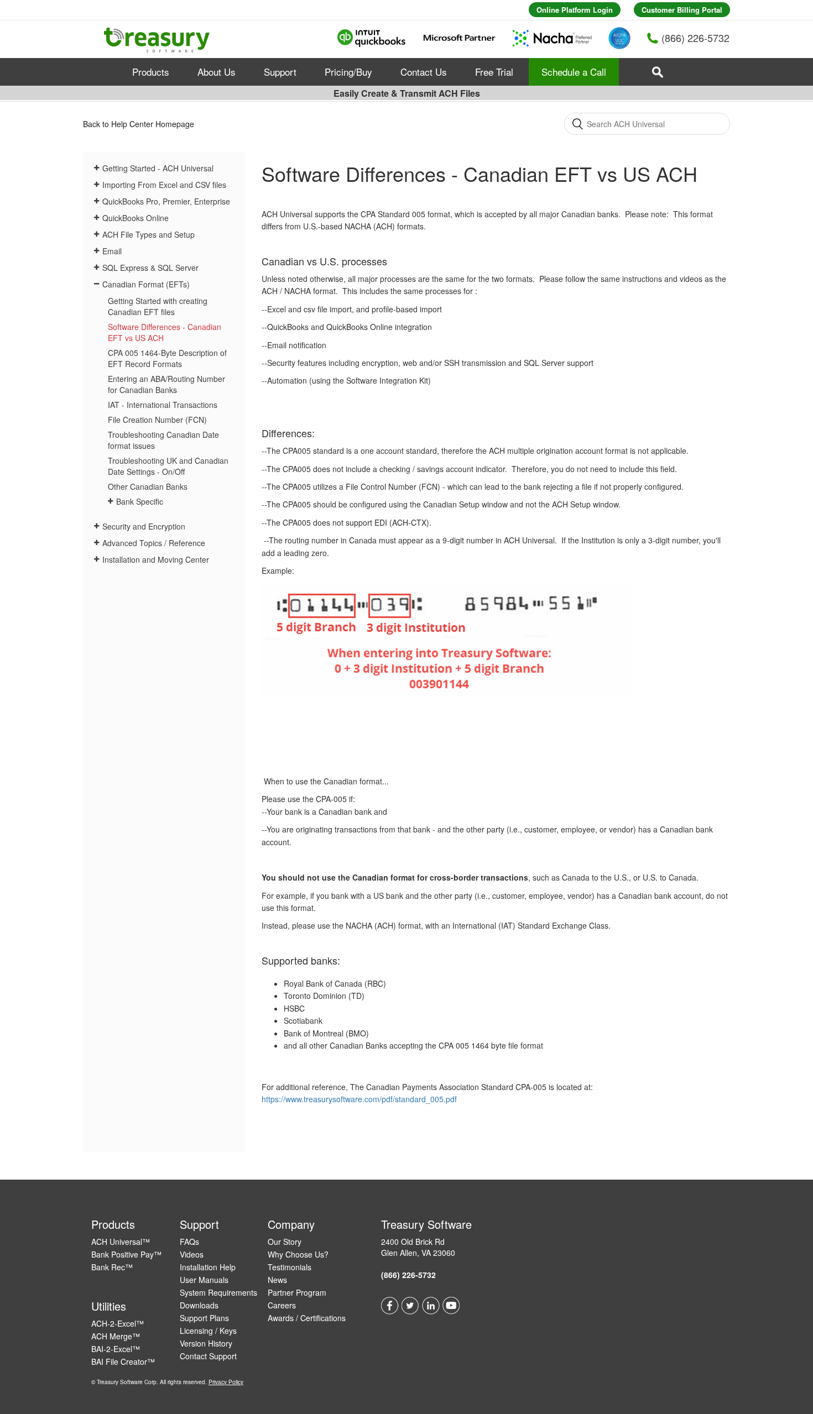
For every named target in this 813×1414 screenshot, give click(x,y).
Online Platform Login (574, 9)
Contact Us (423, 71)
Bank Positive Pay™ (126, 1254)
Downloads (199, 1305)
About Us (216, 71)
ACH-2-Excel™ (117, 1323)
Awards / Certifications (307, 1317)
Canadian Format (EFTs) (146, 284)
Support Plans (204, 1317)
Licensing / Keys (208, 1330)
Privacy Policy (226, 1382)
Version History (206, 1343)
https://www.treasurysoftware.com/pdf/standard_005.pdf (359, 1098)
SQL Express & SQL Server (150, 267)
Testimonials (289, 1266)
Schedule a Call (573, 71)
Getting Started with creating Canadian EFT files (157, 306)
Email (112, 250)
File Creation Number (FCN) (157, 419)
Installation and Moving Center (155, 559)
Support (280, 71)
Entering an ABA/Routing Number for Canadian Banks (166, 384)
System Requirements (218, 1292)
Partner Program (297, 1292)
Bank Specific (139, 501)
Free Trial (494, 71)
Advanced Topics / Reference (153, 542)
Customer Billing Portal (682, 9)
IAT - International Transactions (162, 404)
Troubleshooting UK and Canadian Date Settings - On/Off (168, 466)
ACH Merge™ (115, 1336)
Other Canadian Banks (147, 486)
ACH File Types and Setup (148, 234)
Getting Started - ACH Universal (157, 168)
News (277, 1279)
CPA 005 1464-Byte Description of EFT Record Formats (167, 358)
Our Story (284, 1241)
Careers (282, 1305)
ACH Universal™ (120, 1241)
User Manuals (204, 1279)
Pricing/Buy (348, 71)
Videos (192, 1254)
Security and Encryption (143, 526)
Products (150, 71)
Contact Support (208, 1355)
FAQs (189, 1241)
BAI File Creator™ (123, 1361)
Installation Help (208, 1266)
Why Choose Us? (298, 1254)
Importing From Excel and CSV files (164, 184)
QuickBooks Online (135, 217)
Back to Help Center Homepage (138, 123)
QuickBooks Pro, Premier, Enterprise (166, 201)
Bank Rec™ (112, 1266)
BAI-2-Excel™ (115, 1348)
